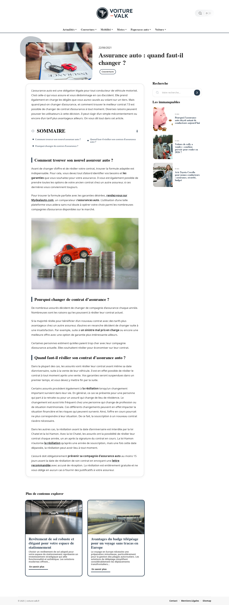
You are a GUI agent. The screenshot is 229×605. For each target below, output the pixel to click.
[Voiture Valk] (114, 13)
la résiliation (52, 443)
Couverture (108, 71)
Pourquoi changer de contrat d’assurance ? (56, 146)
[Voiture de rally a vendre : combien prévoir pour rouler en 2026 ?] (162, 147)
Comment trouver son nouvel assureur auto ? (58, 139)
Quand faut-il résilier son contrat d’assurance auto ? (113, 140)
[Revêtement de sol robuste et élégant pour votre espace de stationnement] (54, 517)
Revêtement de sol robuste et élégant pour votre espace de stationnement (51, 543)
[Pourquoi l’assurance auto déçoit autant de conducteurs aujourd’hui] (162, 119)
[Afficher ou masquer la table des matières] (101, 131)
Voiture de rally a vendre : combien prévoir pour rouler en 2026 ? (186, 148)
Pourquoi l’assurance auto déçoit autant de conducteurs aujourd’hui (187, 120)
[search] (200, 13)
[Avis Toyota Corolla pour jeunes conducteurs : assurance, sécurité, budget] (162, 175)
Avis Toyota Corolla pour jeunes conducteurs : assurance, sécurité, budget (187, 176)
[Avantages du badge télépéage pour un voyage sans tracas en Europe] (116, 517)
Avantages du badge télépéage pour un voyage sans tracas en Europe (114, 543)
